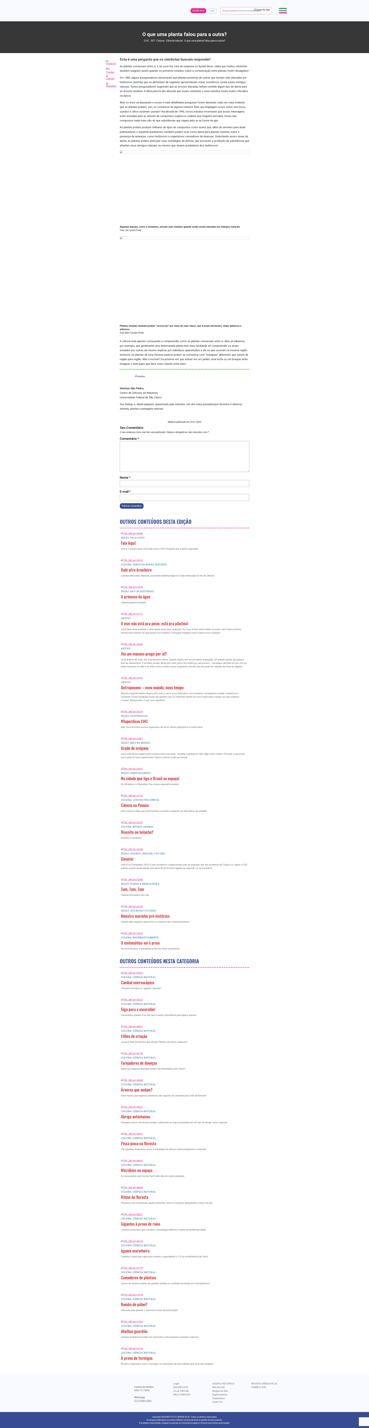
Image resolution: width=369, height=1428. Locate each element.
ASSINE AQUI (198, 11)
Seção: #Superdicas (134, 715)
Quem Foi (217, 1401)
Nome (125, 477)
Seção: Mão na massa (135, 742)
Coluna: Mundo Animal (137, 826)
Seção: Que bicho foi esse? (138, 910)
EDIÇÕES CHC (180, 1387)
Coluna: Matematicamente (140, 937)
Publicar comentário (132, 506)
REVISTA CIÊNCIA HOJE (264, 1383)
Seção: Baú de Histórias (137, 591)
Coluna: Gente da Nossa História (144, 564)
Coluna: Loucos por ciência (140, 799)
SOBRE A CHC (258, 1387)
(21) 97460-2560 (142, 1400)
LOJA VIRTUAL (181, 1390)
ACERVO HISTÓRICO (223, 1383)
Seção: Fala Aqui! (133, 537)
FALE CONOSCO (182, 1394)
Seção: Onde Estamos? (136, 773)
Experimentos (219, 1394)
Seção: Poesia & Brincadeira (140, 883)
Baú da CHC (218, 1387)
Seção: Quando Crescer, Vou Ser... (143, 853)
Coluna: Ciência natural (138, 977)
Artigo (126, 618)
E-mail (125, 491)
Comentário (129, 438)
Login (212, 11)
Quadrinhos (218, 1398)
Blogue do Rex (220, 1390)
